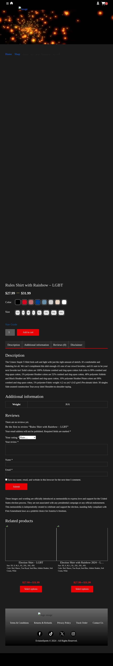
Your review (12, 442)
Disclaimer (76, 344)
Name (9, 460)
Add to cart (28, 332)
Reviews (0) (59, 344)
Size (7, 311)
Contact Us (98, 623)
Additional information (36, 344)
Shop (17, 54)
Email (9, 470)
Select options (30, 589)
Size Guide (11, 324)
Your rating (12, 437)
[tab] (14, 345)
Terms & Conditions (19, 623)
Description (14, 344)
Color (8, 302)
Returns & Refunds (43, 623)
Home (8, 54)
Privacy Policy (64, 623)
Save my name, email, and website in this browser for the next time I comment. (44, 479)
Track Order (81, 623)
